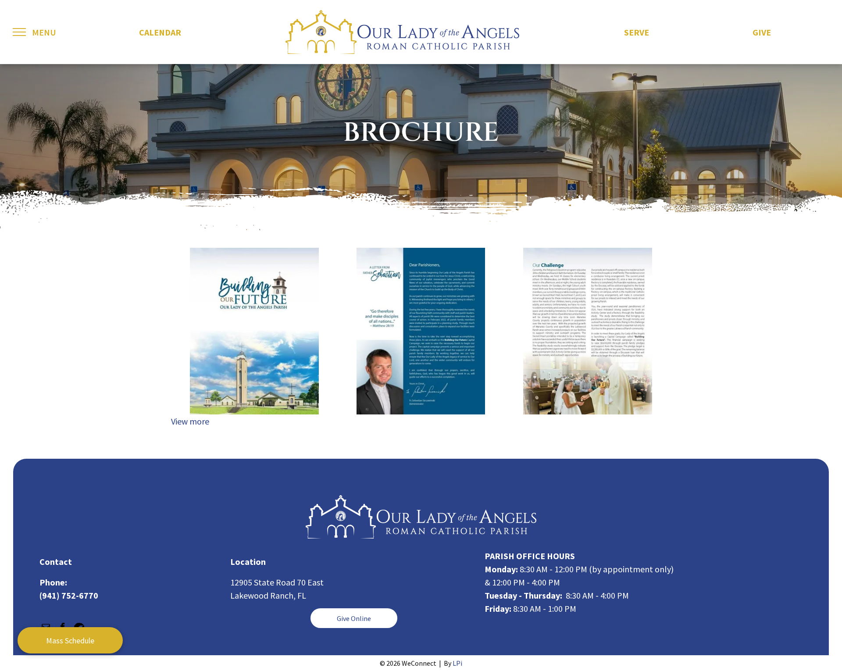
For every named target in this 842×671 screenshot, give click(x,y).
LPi (457, 663)
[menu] (19, 32)
